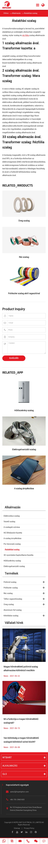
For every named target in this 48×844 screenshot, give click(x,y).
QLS (4, 774)
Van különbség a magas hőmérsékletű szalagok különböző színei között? (21, 740)
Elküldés (13, 358)
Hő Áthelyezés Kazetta (13, 533)
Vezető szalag (9, 521)
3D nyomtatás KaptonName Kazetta (18, 555)
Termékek (11, 573)
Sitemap (17, 828)
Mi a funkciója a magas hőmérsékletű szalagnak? (21, 721)
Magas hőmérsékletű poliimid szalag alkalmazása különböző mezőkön (21, 668)
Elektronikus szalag (12, 516)
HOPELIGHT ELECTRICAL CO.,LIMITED (27, 822)
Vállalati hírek (14, 622)
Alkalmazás (16, 13)
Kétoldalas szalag (11, 616)
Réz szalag (24, 257)
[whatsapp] (4, 841)
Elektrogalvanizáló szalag (24, 449)
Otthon (6, 13)
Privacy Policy (29, 828)
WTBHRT (7, 757)
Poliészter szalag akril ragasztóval (24, 293)
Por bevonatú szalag (12, 544)
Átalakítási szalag (30, 13)
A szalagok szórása (12, 527)
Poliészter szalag (11, 588)
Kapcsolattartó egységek (17, 785)
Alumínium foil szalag (13, 610)
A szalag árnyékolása (24, 488)
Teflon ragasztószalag (13, 599)
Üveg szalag (24, 220)
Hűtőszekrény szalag (24, 410)
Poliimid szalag (10, 582)
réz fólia (25, 35)
